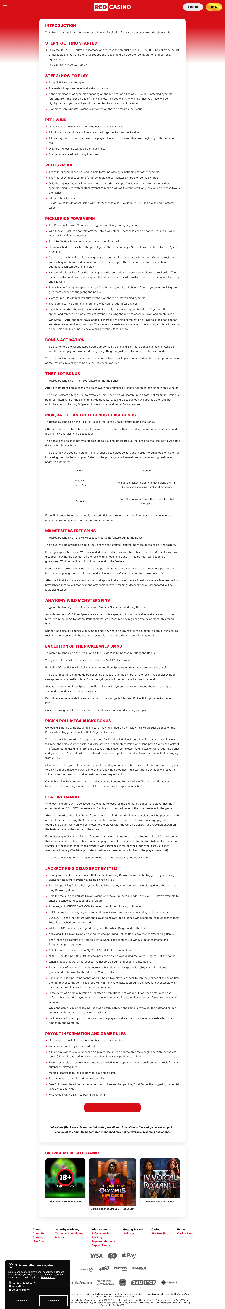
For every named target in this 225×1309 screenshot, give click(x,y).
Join (214, 7)
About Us (39, 1233)
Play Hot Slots (160, 1233)
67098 (182, 1300)
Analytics (17, 1286)
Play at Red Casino (112, 1107)
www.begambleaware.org (122, 1296)
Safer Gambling (101, 1233)
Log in (193, 7)
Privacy (60, 1237)
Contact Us (40, 1237)
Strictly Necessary (23, 1282)
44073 (120, 1305)
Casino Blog (185, 1233)
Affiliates (129, 1233)
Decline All (22, 1300)
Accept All (53, 1300)
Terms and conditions (69, 1233)
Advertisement (20, 1289)
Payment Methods (103, 1241)
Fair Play (96, 1237)
